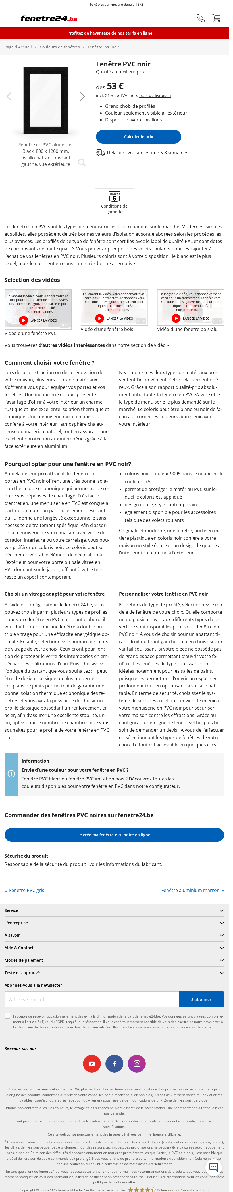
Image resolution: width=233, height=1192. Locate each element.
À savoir (12, 935)
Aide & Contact (19, 947)
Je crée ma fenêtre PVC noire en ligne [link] (114, 834)
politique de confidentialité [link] (114, 1182)
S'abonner (201, 999)
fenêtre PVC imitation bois (96, 779)
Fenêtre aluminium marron (191, 890)
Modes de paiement (24, 960)
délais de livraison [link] (102, 1142)
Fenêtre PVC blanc (41, 779)
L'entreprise (16, 922)
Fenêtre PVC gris (26, 890)
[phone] (201, 18)
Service (11, 910)
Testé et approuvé (22, 972)
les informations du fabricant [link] (130, 864)
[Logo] (49, 18)
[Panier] (216, 18)
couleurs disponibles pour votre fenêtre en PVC (72, 786)
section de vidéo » (150, 345)
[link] (46, 113)
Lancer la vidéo (43, 320)
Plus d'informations (38, 312)
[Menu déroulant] (11, 18)
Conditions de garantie (114, 208)
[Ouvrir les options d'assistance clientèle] (214, 1167)
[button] (9, 96)
